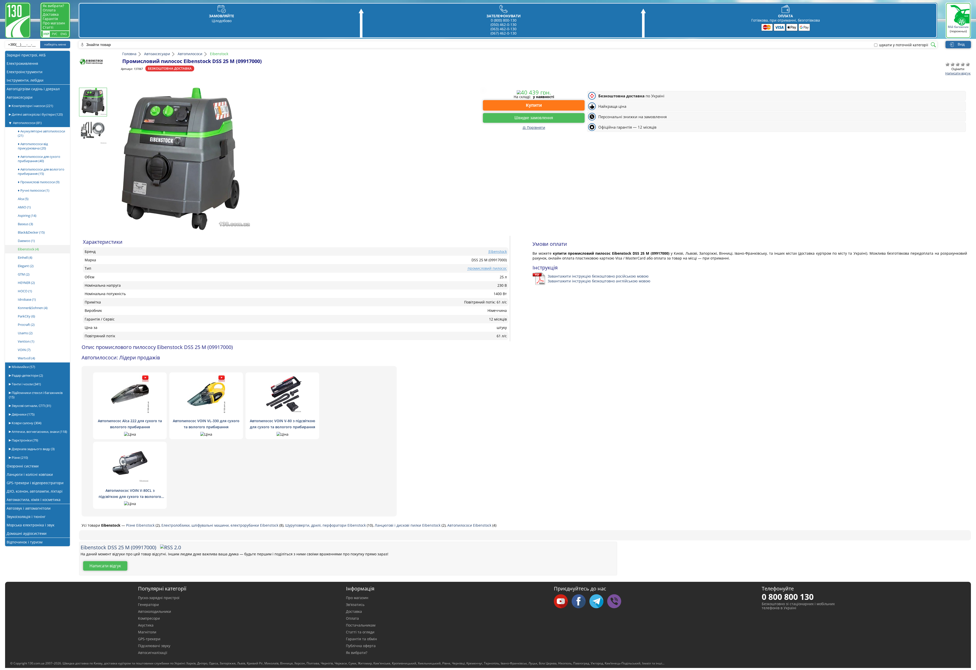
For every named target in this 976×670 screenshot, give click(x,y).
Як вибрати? (53, 5)
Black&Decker (31, 232)
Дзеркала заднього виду (33, 449)
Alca (23, 198)
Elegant (26, 266)
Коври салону (26, 423)
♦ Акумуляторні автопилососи (41, 133)
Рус (54, 34)
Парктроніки (24, 440)
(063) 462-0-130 (503, 29)
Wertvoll (26, 358)
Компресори (149, 618)
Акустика (146, 625)
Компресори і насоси (32, 105)
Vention (26, 341)
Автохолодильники (154, 611)
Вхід (961, 44)
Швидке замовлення (533, 118)
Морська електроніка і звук (30, 525)
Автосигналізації (152, 652)
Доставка (51, 14)
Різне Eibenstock (141, 525)
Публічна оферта (361, 645)
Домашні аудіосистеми (27, 533)
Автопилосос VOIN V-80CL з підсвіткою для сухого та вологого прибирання (130, 496)
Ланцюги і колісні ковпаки (30, 474)
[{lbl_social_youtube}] (563, 601)
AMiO (24, 207)
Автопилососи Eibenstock (469, 525)
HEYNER (26, 282)
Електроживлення (22, 63)
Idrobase (27, 299)
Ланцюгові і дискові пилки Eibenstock (408, 525)
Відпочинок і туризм (24, 542)
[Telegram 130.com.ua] (598, 601)
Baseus (25, 224)
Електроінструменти (24, 71)
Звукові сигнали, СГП (31, 405)
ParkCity (26, 316)
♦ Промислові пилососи (38, 182)
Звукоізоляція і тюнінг (26, 516)
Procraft (26, 324)
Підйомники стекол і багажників (36, 394)
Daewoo (26, 240)
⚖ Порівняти (534, 127)
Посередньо (957, 64)
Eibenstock (28, 249)
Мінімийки (23, 366)
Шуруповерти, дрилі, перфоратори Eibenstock (326, 525)
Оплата (49, 10)
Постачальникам (360, 625)
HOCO (25, 291)
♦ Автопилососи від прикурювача (33, 146)
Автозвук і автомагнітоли (29, 508)
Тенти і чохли (26, 384)
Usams (25, 333)
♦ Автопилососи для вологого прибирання (41, 171)
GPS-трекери (149, 638)
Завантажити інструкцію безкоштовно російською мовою (598, 276)
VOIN (24, 349)
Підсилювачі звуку (154, 645)
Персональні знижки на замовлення (632, 117)
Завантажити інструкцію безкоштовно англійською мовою (599, 281)
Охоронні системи (23, 466)
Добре (962, 64)
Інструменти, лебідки (25, 80)
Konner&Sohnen (33, 308)
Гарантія (50, 18)
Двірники (23, 414)
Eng (63, 34)
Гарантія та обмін (361, 638)
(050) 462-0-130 (503, 24)
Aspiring (27, 215)
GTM (23, 274)
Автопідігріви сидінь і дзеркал (33, 88)
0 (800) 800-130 (503, 20)
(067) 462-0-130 (503, 33)
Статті (48, 27)
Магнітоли (147, 632)
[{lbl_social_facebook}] (580, 601)
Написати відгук (958, 73)
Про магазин (54, 23)
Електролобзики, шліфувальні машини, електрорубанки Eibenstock (220, 525)
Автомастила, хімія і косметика (33, 499)
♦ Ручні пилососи (33, 190)
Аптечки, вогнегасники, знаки (39, 431)
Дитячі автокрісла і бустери (37, 114)
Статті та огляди (360, 632)
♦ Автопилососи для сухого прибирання (39, 158)
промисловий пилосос (487, 268)
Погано (952, 64)
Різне (19, 457)
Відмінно (967, 64)
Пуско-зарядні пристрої (158, 597)
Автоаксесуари (20, 97)
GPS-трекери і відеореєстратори (35, 482)
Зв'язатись (355, 604)
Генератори (148, 604)
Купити (534, 105)
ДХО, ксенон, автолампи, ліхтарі (35, 491)
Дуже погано (947, 64)
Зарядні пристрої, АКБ (26, 55)
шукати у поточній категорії (903, 45)
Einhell (25, 257)
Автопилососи (27, 122)
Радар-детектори (27, 375)
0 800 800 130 (788, 596)
